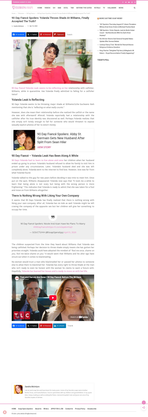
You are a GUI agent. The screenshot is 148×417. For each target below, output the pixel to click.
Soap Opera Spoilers (25, 409)
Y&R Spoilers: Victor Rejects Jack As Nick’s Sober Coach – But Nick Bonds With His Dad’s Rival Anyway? (117, 32)
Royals (97, 8)
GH (54, 8)
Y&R (72, 8)
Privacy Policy (80, 409)
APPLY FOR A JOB (57, 409)
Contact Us (69, 409)
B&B (59, 8)
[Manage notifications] (5, 412)
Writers (46, 409)
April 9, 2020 (70, 232)
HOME (39, 8)
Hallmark (112, 8)
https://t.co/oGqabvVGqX (59, 227)
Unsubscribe (91, 409)
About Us (38, 409)
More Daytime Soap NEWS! (110, 18)
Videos (47, 8)
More (121, 8)
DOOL (66, 8)
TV (104, 8)
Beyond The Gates (84, 8)
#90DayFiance (40, 227)
